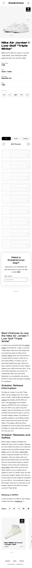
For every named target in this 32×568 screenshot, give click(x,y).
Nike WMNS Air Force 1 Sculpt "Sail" (13, 543)
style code (12, 402)
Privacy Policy (11, 564)
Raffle (16, 138)
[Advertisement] (16, 118)
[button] (3, 3)
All (6, 138)
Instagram (7, 560)
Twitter (14, 560)
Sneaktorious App (16, 261)
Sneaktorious (16, 3)
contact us (18, 501)
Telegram (21, 560)
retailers (4, 400)
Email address (8, 276)
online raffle (24, 452)
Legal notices (19, 564)
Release (25, 138)
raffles (10, 355)
